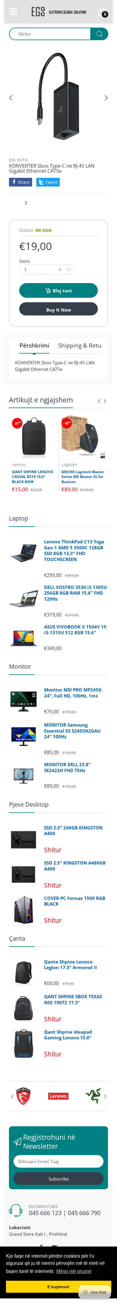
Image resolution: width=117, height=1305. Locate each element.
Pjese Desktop (29, 804)
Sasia (24, 261)
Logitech (69, 464)
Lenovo (19, 464)
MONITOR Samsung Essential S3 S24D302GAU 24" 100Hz (72, 730)
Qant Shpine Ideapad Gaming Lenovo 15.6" (68, 1035)
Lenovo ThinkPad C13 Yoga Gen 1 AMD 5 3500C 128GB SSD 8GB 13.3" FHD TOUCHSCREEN (74, 550)
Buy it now (58, 310)
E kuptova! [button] (58, 1286)
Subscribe (59, 1179)
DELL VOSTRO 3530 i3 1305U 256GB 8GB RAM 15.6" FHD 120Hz (75, 593)
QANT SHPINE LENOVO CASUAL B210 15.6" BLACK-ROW (32, 477)
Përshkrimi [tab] (34, 345)
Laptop (18, 518)
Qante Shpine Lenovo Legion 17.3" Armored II (70, 965)
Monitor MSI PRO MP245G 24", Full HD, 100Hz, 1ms (73, 693)
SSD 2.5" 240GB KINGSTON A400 (73, 831)
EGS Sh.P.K (18, 160)
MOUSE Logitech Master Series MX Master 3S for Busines (83, 477)
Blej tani (62, 291)
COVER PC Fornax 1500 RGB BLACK (74, 901)
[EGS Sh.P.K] (59, 11)
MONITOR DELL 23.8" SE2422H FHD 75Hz (67, 767)
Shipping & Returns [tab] (84, 345)
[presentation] (99, 400)
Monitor (20, 666)
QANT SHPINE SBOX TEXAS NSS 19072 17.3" (73, 999)
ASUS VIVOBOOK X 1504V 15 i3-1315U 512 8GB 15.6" (75, 630)
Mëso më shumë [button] (74, 1271)
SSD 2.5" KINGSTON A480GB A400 (75, 866)
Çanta (17, 938)
